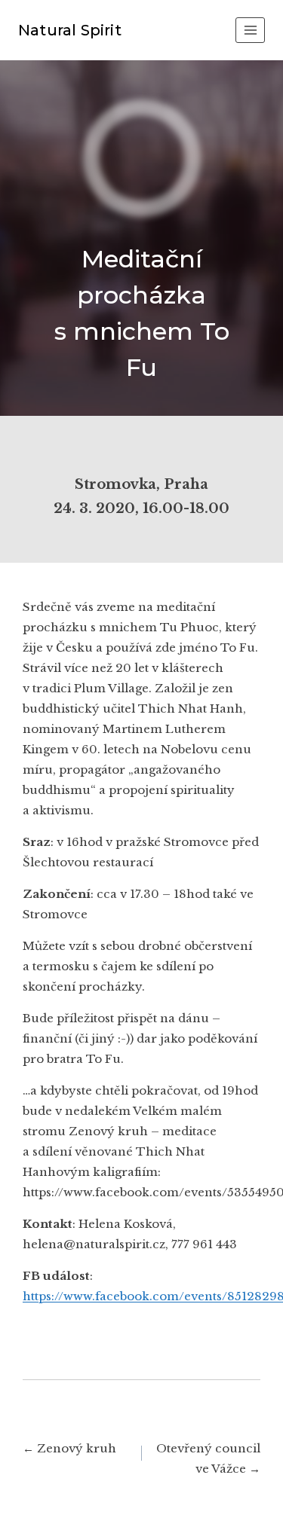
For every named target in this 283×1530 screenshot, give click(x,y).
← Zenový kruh (69, 1448)
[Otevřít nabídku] (250, 29)
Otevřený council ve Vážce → (208, 1458)
